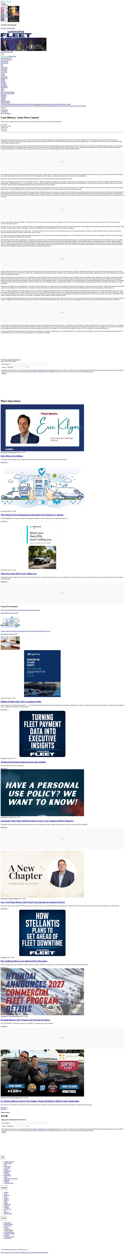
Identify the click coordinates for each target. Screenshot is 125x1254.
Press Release (82, 106)
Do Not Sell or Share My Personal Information (35, 1252)
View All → (4, 1109)
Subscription (4, 106)
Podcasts (46, 104)
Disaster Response (6, 58)
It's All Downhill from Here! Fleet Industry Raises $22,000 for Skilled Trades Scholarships (40, 1101)
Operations (4, 83)
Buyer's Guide (67, 104)
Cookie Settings (37, 106)
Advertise (65, 106)
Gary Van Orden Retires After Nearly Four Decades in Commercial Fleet (33, 902)
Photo (27, 104)
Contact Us (30, 106)
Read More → (4, 462)
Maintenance (4, 76)
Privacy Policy (5, 1252)
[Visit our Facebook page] (1, 1116)
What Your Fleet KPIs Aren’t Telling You (19, 574)
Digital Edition (11, 28)
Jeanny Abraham (13, 898)
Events (25, 106)
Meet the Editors (11, 106)
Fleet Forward (4, 61)
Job (57, 104)
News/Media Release (14, 1016)
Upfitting (3, 98)
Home (2, 113)
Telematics (3, 95)
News (6, 104)
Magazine (10, 104)
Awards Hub (52, 104)
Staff (10, 817)
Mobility (3, 80)
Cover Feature (7, 1)
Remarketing (4, 86)
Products (23, 104)
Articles (13, 1)
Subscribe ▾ (4, 5)
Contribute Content (73, 106)
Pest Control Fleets (10, 359)
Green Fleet (4, 70)
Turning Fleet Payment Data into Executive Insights (23, 762)
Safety (2, 89)
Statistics (18, 104)
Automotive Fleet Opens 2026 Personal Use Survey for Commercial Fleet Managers (37, 821)
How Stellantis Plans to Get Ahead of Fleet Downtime (24, 961)
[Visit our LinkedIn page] (3, 1116)
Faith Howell (12, 452)
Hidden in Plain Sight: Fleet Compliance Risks (21, 701)
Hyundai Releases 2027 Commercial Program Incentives (25, 1020)
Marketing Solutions (57, 106)
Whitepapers (36, 104)
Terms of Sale (19, 1252)
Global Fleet (4, 67)
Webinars (41, 104)
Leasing (3, 73)
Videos (17, 1)
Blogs (14, 104)
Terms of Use (12, 1252)
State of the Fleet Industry (7, 92)
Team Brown (19, 106)
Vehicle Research (5, 101)
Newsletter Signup (47, 106)
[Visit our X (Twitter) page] (5, 1116)
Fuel (2, 64)
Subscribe (3, 28)
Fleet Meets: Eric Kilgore (12, 456)
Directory (60, 104)
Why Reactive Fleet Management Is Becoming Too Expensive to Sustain (32, 515)
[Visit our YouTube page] (6, 1116)
